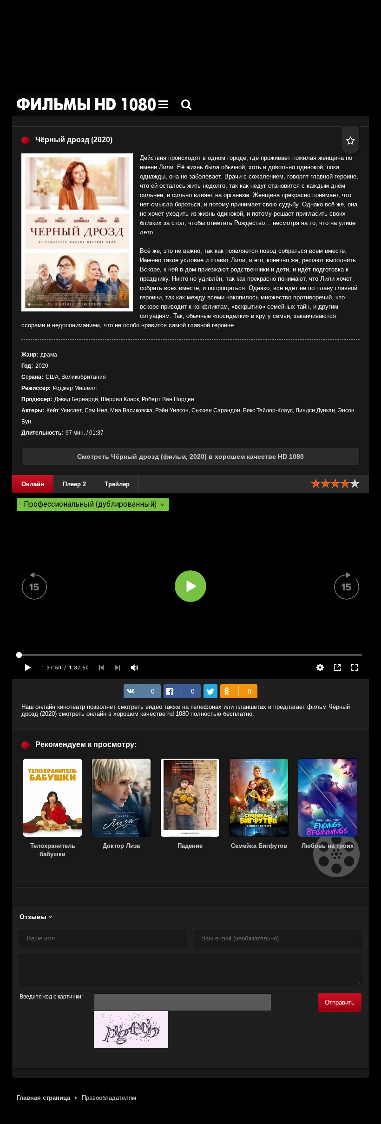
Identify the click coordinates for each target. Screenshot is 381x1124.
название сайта (86, 104)
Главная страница (43, 1097)
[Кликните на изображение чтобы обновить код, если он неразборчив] (131, 1046)
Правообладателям (109, 1097)
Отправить (340, 1002)
